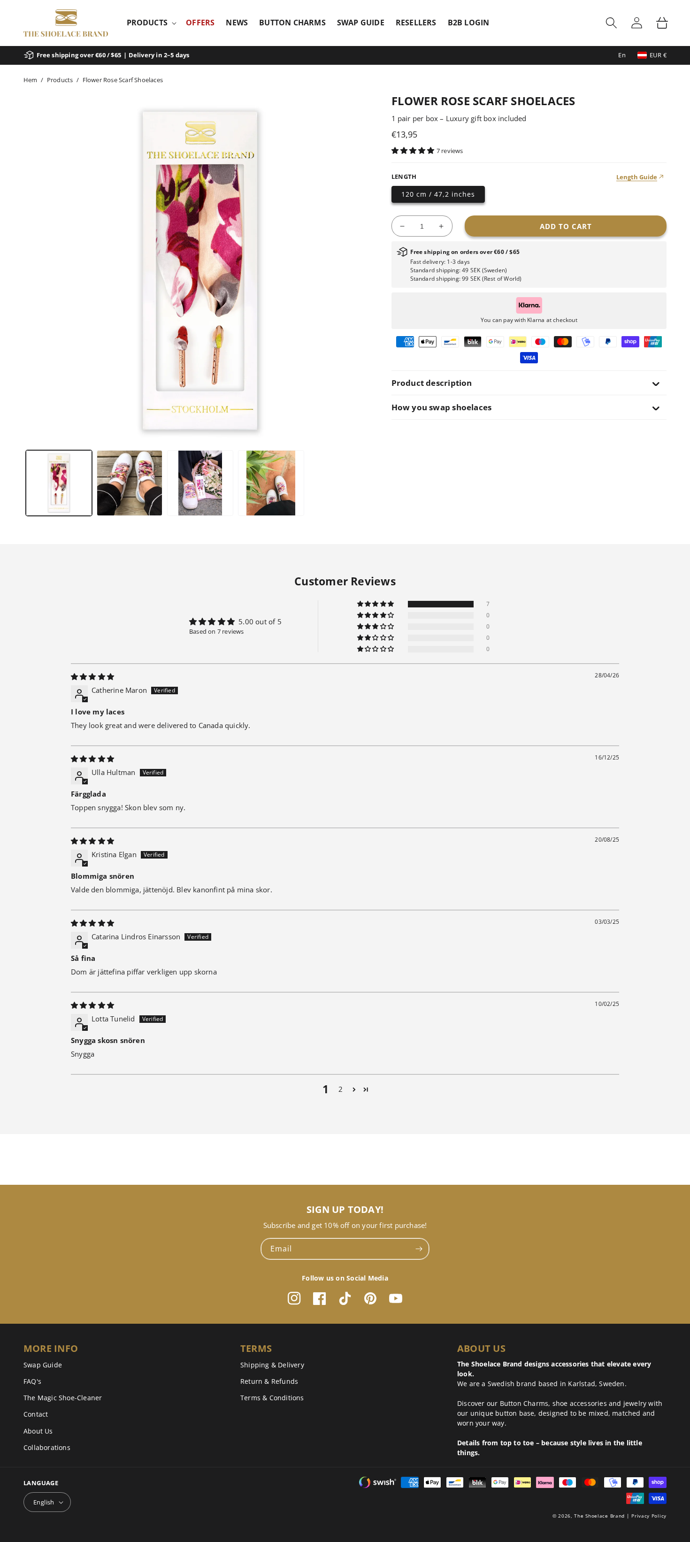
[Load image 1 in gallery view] (59, 483)
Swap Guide (42, 1364)
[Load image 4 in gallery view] (271, 483)
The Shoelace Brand (599, 1515)
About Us (38, 1431)
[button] (151, 22)
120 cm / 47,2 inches (438, 194)
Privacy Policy (649, 1515)
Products (60, 80)
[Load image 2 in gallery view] (130, 483)
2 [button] (340, 1089)
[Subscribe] (418, 1249)
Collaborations (46, 1447)
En (622, 55)
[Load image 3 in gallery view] (200, 483)
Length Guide (636, 177)
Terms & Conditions (272, 1397)
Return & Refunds (269, 1381)
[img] (92, 676)
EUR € (658, 55)
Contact (35, 1414)
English (43, 1502)
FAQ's (32, 1381)
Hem (30, 80)
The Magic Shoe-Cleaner (62, 1397)
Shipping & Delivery (272, 1364)
